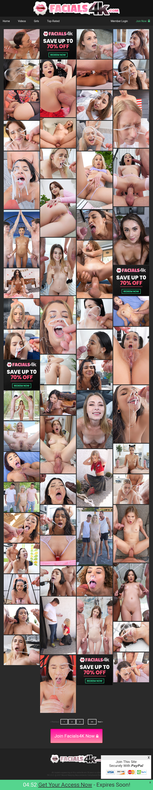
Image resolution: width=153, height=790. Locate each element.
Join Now (141, 21)
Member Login (119, 21)
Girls (36, 21)
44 (92, 722)
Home (6, 21)
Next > (100, 722)
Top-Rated (53, 21)
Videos (22, 21)
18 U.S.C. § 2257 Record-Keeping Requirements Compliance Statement (76, 775)
